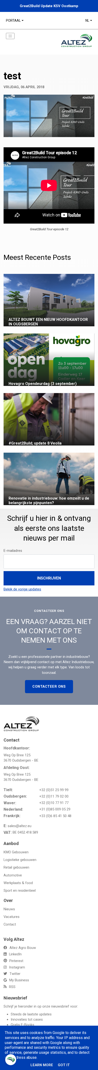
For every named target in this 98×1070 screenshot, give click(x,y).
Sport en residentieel (20, 890)
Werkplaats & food (18, 883)
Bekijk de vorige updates (22, 589)
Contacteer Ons (49, 686)
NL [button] (87, 20)
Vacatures (12, 917)
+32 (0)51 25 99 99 (54, 790)
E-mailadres (13, 550)
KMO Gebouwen (16, 852)
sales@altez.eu (19, 826)
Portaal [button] (13, 20)
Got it (64, 1065)
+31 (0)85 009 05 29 (54, 809)
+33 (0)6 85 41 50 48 (55, 816)
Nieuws (9, 909)
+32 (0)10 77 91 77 (54, 803)
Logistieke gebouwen (20, 860)
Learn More (41, 1065)
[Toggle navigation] (10, 36)
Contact (10, 924)
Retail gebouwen (16, 867)
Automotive (13, 875)
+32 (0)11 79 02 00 (54, 796)
